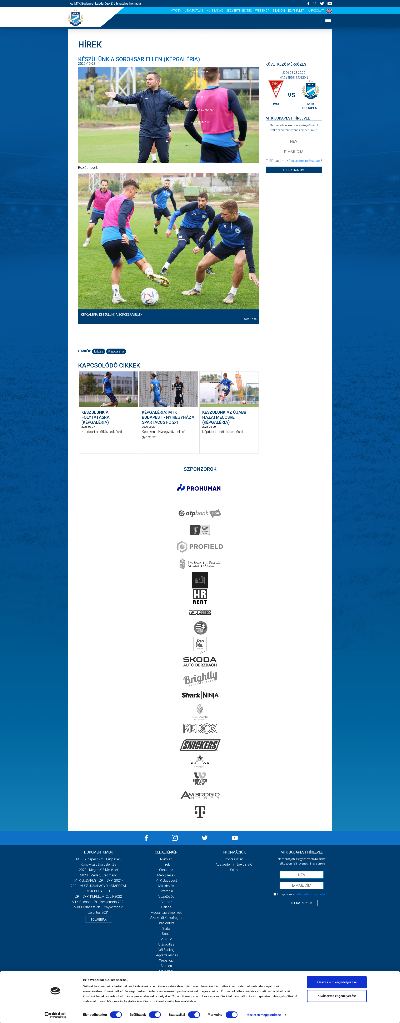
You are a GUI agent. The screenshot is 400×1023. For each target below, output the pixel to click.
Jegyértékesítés (239, 10)
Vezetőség (166, 896)
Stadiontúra (166, 923)
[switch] (155, 1014)
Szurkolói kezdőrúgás (166, 918)
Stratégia (166, 891)
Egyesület (296, 10)
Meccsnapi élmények (166, 913)
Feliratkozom (293, 170)
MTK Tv (176, 10)
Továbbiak (98, 919)
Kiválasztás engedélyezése (337, 996)
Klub (200, 84)
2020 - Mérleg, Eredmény (98, 875)
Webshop (262, 10)
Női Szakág (214, 10)
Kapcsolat (316, 10)
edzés (98, 351)
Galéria (200, 96)
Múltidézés (166, 886)
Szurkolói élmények (200, 109)
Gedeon (166, 902)
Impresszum (234, 859)
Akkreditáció (200, 122)
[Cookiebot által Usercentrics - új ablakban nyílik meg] (55, 1015)
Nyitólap (200, 33)
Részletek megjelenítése (263, 1015)
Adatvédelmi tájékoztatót (305, 160)
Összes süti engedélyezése (337, 982)
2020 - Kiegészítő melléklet (98, 870)
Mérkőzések (200, 71)
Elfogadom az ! (295, 160)
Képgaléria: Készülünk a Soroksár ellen (111, 314)
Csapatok (200, 59)
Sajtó (166, 929)
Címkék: (84, 351)
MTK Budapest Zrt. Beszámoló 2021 (98, 902)
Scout (166, 934)
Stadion (279, 10)
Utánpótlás (194, 10)
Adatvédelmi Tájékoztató (234, 864)
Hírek (200, 46)
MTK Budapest (166, 880)
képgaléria (116, 351)
